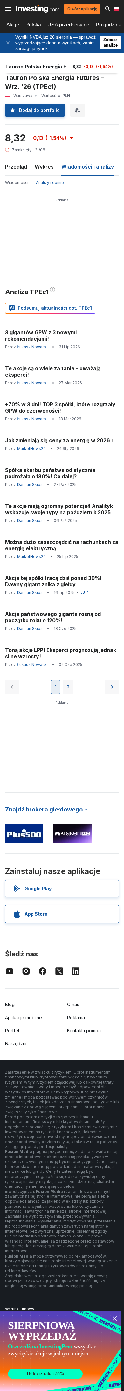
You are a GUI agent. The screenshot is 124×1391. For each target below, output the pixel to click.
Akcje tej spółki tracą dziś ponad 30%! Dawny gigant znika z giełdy (53, 581)
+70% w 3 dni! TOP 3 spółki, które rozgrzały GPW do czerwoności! (60, 407)
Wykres (44, 166)
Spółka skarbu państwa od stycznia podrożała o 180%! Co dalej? (50, 473)
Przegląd (16, 166)
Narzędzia (15, 1043)
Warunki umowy (19, 1309)
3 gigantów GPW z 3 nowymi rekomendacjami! (41, 335)
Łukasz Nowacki (32, 346)
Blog (10, 1004)
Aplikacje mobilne (23, 1017)
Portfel (12, 1030)
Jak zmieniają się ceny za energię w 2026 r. (60, 440)
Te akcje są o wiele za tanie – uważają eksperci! (52, 371)
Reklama (76, 1017)
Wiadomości (16, 182)
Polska (33, 24)
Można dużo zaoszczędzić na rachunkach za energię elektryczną (61, 545)
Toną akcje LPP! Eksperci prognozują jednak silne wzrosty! (60, 653)
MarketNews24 (31, 448)
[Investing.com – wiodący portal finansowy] (37, 9)
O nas (73, 1004)
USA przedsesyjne (68, 24)
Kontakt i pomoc (84, 1030)
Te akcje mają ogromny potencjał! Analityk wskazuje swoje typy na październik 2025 (59, 509)
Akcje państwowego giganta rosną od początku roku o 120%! (53, 617)
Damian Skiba (30, 484)
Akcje (12, 24)
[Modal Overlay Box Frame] (60, 1351)
